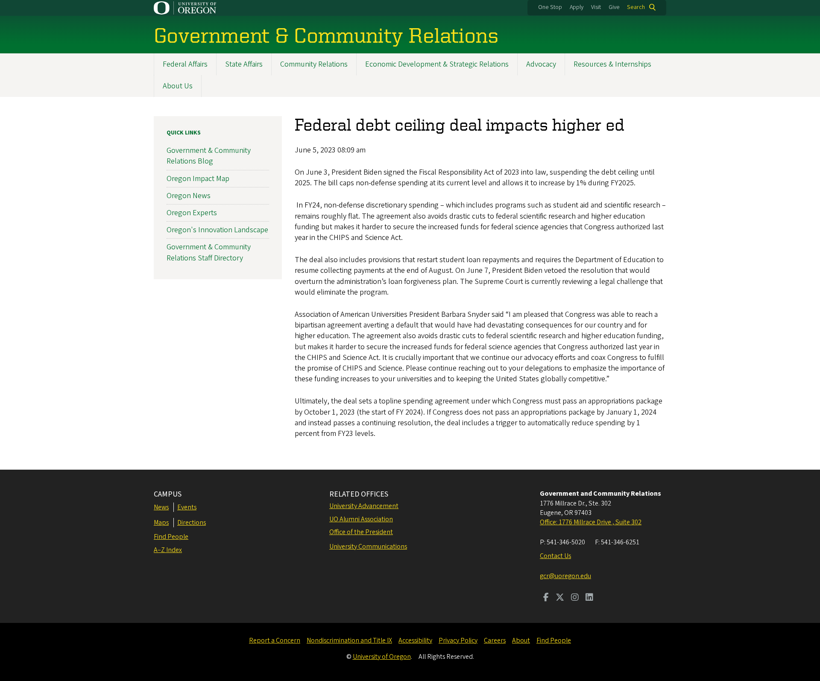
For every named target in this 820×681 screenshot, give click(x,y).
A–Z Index (168, 550)
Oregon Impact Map (198, 178)
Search (636, 7)
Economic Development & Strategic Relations (437, 64)
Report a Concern (274, 640)
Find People (171, 536)
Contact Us (555, 556)
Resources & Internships (612, 64)
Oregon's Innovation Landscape (217, 230)
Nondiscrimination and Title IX (349, 640)
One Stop (550, 7)
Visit (596, 7)
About (521, 640)
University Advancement (363, 506)
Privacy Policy (458, 640)
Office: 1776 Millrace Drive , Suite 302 (590, 522)
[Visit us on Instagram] (575, 598)
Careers (495, 640)
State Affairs (244, 64)
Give (614, 7)
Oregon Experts (192, 213)
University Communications (368, 546)
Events (186, 507)
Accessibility (415, 640)
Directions (191, 522)
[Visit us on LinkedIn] (589, 598)
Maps (161, 522)
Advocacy (541, 64)
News (161, 507)
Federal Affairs (185, 64)
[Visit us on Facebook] (546, 598)
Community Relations (314, 64)
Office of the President (361, 532)
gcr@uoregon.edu (565, 576)
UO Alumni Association (361, 519)
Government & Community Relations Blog (209, 156)
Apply (576, 7)
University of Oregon (382, 656)
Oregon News (189, 195)
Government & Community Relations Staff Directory (209, 252)
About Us (178, 86)
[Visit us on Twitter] (560, 598)
